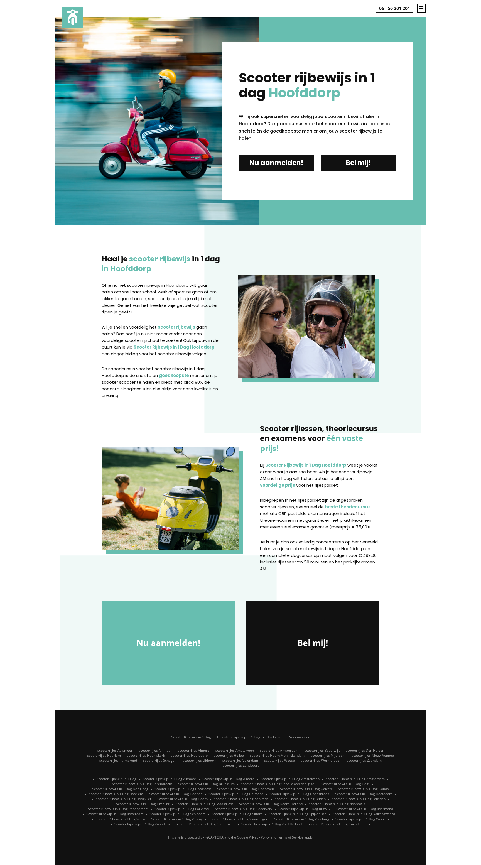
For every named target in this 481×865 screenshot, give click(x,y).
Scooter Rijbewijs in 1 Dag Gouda (363, 788)
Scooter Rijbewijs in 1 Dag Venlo (120, 819)
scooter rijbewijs (176, 327)
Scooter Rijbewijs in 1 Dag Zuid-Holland (271, 824)
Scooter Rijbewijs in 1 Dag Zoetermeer (205, 824)
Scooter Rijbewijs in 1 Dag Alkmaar (169, 778)
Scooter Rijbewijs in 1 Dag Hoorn (182, 799)
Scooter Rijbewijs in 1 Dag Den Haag (120, 788)
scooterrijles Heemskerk (146, 755)
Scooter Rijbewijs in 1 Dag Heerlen (175, 794)
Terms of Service (290, 837)
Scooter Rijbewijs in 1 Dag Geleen (306, 788)
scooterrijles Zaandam (364, 760)
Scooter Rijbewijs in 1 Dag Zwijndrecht (337, 824)
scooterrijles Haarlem (104, 755)
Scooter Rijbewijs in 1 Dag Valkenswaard (364, 814)
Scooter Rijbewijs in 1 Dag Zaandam (142, 824)
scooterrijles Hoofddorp (189, 755)
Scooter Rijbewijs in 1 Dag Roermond (364, 809)
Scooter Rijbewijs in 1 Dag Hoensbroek (299, 794)
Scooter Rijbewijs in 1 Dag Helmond (235, 794)
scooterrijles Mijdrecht (328, 755)
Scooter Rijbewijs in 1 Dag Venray (177, 819)
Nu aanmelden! (276, 162)
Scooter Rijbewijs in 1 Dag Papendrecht (118, 809)
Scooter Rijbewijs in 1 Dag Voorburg (301, 819)
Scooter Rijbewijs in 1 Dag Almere (228, 778)
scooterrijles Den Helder (365, 750)
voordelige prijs (277, 485)
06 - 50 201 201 (394, 8)
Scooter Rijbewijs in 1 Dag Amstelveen (290, 778)
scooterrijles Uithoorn (199, 760)
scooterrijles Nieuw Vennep (373, 755)
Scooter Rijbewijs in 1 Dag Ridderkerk (243, 809)
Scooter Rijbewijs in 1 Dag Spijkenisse (298, 814)
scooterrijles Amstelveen (234, 750)
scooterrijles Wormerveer (321, 760)
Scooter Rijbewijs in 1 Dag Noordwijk (337, 804)
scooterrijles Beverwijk (322, 750)
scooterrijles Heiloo (229, 755)
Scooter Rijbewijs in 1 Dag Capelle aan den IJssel (278, 783)
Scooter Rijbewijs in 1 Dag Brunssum (206, 783)
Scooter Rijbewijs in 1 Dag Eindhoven (245, 788)
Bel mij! (358, 162)
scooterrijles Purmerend (118, 760)
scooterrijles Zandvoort (241, 765)
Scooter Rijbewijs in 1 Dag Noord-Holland (271, 804)
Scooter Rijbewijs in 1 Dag (191, 737)
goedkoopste (174, 375)
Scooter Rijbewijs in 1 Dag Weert (360, 819)
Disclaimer (274, 737)
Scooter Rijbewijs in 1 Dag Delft (345, 783)
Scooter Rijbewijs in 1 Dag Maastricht (204, 804)
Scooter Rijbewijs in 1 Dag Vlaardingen (238, 819)
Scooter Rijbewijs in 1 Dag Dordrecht (182, 788)
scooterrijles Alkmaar (155, 750)
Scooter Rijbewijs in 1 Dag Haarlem (116, 794)
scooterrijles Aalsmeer (114, 750)
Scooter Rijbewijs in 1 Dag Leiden (300, 799)
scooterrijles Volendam (240, 760)
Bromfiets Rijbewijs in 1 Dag (238, 737)
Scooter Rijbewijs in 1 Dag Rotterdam (114, 814)
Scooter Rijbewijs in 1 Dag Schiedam (177, 814)
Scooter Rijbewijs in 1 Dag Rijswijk (304, 809)
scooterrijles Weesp (279, 760)
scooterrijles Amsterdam (279, 750)
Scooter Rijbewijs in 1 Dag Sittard (237, 814)
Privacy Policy (259, 837)
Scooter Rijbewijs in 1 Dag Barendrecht (142, 783)
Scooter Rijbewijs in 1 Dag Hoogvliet (123, 799)
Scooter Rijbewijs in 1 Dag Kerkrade (241, 799)
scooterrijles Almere (193, 750)
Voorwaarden (299, 737)
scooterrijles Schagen (159, 760)
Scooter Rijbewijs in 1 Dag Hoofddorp (174, 347)
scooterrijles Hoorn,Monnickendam (277, 755)
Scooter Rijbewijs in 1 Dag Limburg (143, 804)
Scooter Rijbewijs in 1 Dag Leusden (359, 799)
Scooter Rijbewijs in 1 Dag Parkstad (181, 809)
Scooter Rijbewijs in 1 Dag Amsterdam (355, 778)
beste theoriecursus (348, 507)
